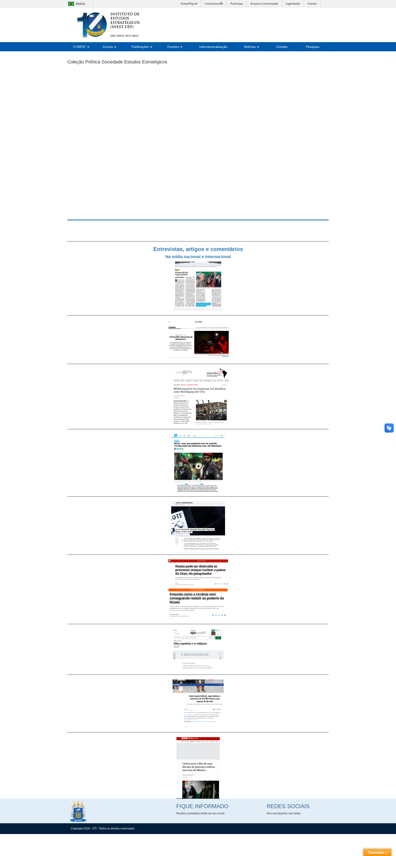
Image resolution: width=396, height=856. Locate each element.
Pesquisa (312, 47)
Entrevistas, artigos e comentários (198, 249)
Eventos (173, 47)
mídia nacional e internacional (201, 256)
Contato (282, 47)
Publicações (140, 47)
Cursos (108, 47)
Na (168, 256)
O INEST (79, 47)
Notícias (250, 47)
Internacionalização (213, 47)
